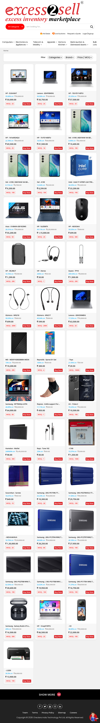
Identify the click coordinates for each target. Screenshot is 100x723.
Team (25, 712)
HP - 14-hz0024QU (12, 137)
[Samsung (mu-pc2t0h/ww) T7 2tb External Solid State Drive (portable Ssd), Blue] (50, 520)
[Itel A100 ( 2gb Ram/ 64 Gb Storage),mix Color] (50, 165)
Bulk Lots (95, 43)
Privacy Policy (48, 712)
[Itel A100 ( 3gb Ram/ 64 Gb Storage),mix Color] (18, 165)
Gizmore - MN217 (44, 315)
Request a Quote (74, 34)
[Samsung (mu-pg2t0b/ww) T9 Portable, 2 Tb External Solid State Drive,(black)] (18, 564)
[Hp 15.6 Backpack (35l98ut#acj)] (18, 254)
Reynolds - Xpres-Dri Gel (46, 359)
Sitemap (62, 712)
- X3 (69, 626)
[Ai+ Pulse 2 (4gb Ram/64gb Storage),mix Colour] (81, 388)
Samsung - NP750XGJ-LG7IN (16, 404)
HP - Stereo (41, 271)
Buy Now (26, 104)
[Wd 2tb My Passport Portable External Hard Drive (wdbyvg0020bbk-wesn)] (18, 342)
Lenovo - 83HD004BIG (77, 315)
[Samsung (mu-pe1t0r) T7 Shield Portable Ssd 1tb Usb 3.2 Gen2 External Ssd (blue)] (50, 476)
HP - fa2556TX (42, 226)
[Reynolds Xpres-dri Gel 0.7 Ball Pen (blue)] (50, 342)
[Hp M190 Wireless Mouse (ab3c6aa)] (81, 210)
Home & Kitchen (62, 43)
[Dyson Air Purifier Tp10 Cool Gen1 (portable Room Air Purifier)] (81, 254)
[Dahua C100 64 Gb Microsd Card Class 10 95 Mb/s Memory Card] (81, 432)
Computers (7, 42)
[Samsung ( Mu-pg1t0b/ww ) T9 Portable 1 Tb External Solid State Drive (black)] (50, 564)
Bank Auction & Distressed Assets (78, 43)
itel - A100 (41, 182)
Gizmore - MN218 (12, 315)
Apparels (51, 42)
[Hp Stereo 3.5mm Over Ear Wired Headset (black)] (50, 254)
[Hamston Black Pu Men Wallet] (18, 431)
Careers (73, 712)
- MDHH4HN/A (11, 537)
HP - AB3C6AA (74, 226)
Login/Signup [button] (88, 34)
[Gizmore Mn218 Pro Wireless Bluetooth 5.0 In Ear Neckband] (18, 299)
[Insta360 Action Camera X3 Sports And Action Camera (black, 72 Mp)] (81, 610)
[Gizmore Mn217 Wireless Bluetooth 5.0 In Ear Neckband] (50, 299)
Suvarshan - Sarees (13, 493)
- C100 (70, 448)
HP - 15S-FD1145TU (75, 93)
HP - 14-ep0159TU (44, 626)
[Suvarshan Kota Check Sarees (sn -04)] (18, 476)
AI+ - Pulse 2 (73, 404)
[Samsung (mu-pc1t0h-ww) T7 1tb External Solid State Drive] (81, 564)
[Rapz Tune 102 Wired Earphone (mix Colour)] (50, 431)
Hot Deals (46, 34)
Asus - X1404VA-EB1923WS (15, 226)
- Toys (70, 359)
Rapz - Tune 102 (43, 448)
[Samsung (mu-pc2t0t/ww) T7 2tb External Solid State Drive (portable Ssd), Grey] (81, 520)
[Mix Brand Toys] (81, 343)
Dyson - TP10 (73, 271)
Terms (35, 712)
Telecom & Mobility (38, 43)
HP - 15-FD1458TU (44, 137)
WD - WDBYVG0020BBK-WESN (17, 359)
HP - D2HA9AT (11, 93)
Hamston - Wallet (12, 448)
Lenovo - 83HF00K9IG (45, 93)
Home (6, 50)
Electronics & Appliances (22, 43)
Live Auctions (60, 34)
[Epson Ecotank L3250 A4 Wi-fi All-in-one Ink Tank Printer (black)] (18, 653)
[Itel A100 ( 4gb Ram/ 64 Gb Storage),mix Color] (81, 121)
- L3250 (8, 670)
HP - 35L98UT (10, 271)
